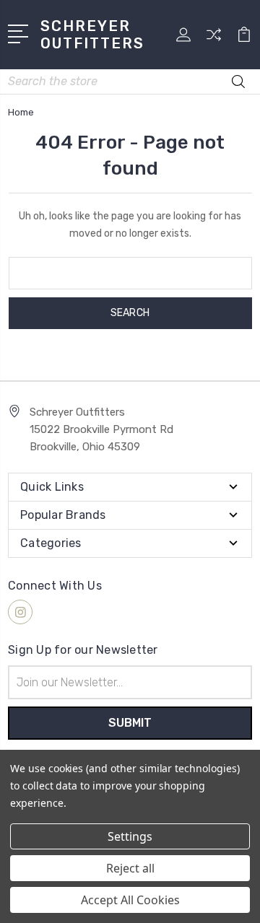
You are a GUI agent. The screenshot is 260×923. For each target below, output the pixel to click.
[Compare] (214, 39)
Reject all (130, 868)
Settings (130, 836)
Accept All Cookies (130, 900)
